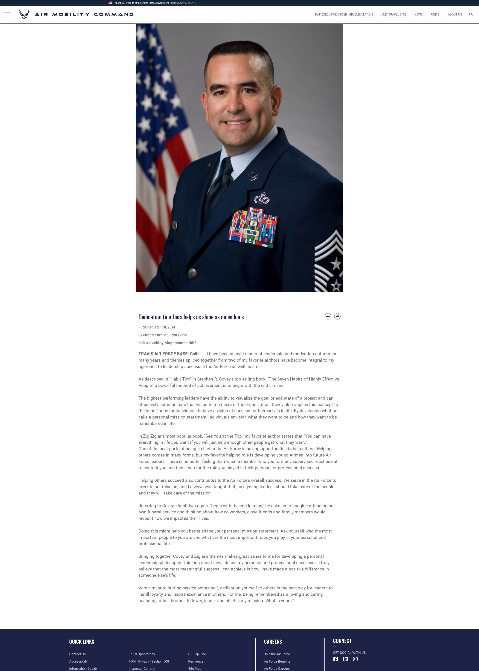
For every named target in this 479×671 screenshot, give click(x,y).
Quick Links (81, 641)
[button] (184, 3)
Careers (273, 641)
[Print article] (328, 316)
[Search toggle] (471, 14)
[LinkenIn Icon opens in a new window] (345, 659)
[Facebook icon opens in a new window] (336, 659)
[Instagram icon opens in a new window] (355, 659)
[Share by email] (337, 316)
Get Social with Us (349, 653)
